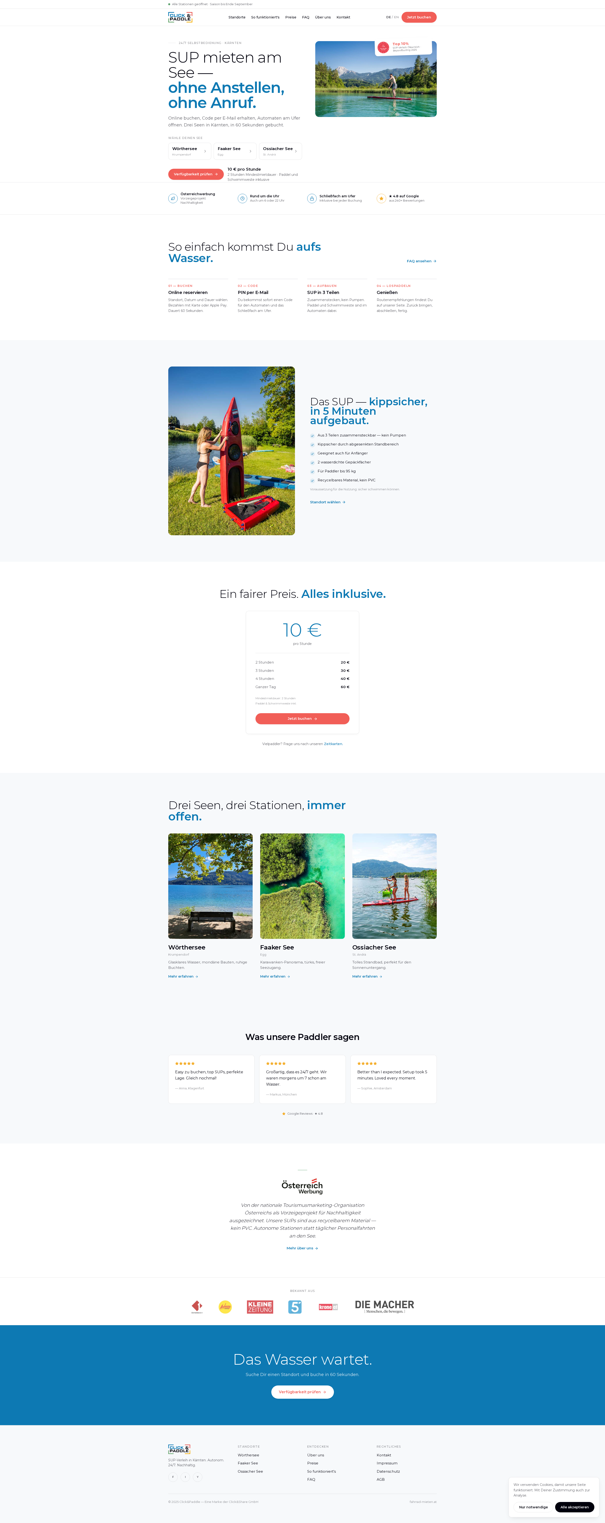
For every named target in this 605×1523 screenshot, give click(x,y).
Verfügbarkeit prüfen (193, 174)
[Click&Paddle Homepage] (180, 17)
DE (388, 17)
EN (396, 17)
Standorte (237, 17)
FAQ (305, 17)
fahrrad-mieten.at (423, 1502)
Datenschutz (388, 1471)
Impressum (387, 1463)
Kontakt (343, 17)
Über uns (323, 17)
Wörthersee (248, 1455)
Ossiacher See (250, 1471)
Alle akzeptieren (575, 1507)
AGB (381, 1479)
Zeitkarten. (333, 744)
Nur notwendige (533, 1507)
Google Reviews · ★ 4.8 (305, 1113)
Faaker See (248, 1463)
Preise (290, 17)
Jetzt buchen (419, 17)
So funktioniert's (265, 17)
